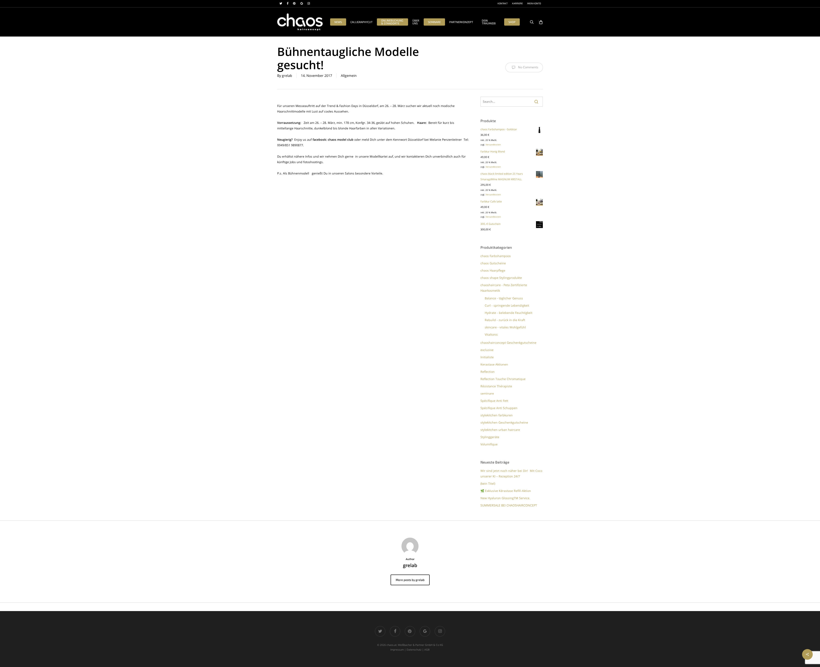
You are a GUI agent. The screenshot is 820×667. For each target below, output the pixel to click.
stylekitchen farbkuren (496, 415)
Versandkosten (493, 144)
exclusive (486, 350)
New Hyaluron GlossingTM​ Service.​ (505, 498)
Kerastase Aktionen (494, 364)
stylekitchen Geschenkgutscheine (504, 422)
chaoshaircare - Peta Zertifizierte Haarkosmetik (503, 288)
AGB (427, 649)
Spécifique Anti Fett (494, 401)
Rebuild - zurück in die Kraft (505, 320)
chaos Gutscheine (493, 263)
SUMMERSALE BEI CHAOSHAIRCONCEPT (508, 505)
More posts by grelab (410, 580)
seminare (487, 393)
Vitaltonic (491, 334)
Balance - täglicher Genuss (504, 298)
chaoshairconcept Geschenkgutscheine (508, 343)
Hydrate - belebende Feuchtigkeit (508, 313)
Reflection (487, 372)
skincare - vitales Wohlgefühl (505, 327)
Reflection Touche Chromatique (503, 379)
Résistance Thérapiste (496, 386)
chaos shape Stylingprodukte (501, 278)
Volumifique (489, 444)
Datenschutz (414, 649)
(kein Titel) (487, 483)
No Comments (527, 67)
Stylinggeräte (489, 437)
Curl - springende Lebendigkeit (507, 305)
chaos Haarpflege (492, 270)
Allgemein (349, 75)
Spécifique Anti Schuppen (498, 408)
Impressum (397, 649)
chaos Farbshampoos (495, 256)
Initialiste (487, 357)
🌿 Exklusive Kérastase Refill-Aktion (505, 491)
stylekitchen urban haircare (500, 430)
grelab (287, 75)
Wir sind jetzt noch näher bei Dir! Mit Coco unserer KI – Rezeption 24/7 (511, 473)
